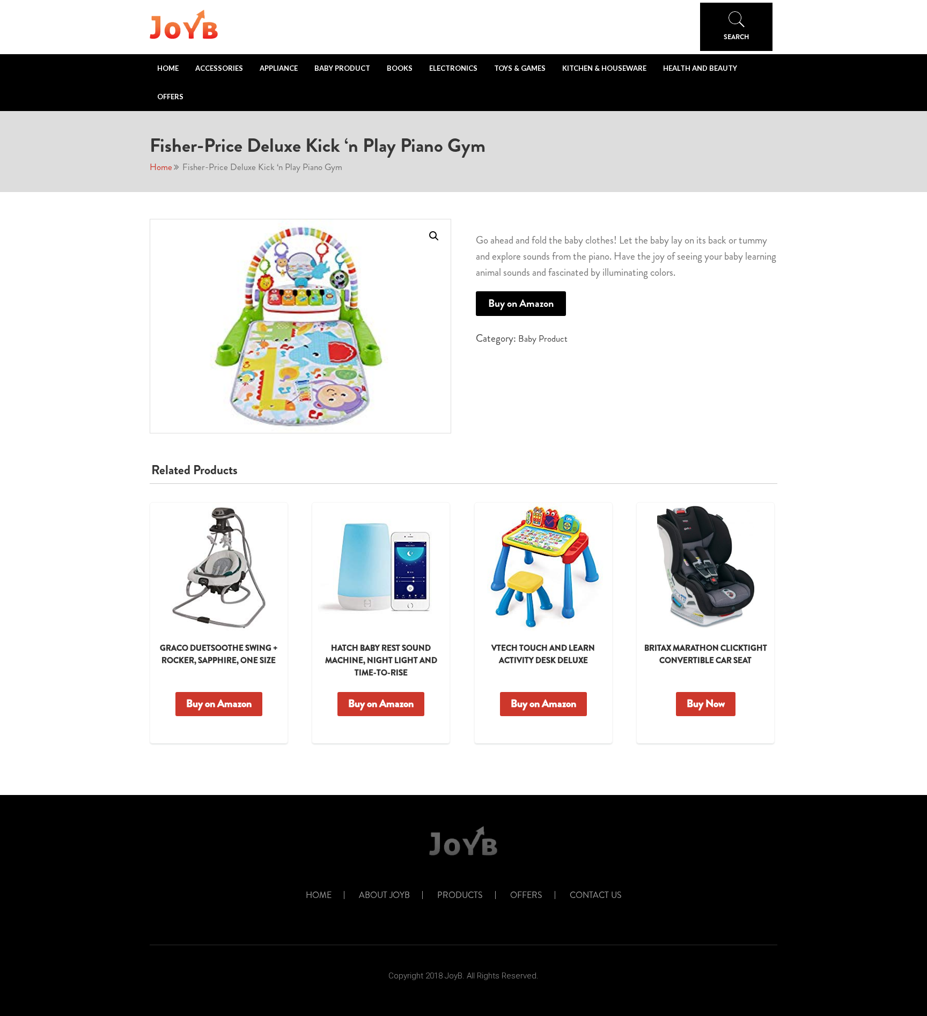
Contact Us (596, 895)
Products (460, 895)
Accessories (219, 68)
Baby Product (342, 68)
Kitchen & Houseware (604, 68)
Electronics (453, 68)
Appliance (279, 68)
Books (400, 68)
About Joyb (384, 895)
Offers (170, 96)
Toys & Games (520, 68)
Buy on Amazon (521, 303)
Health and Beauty (700, 68)
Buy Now (706, 703)
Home (168, 68)
